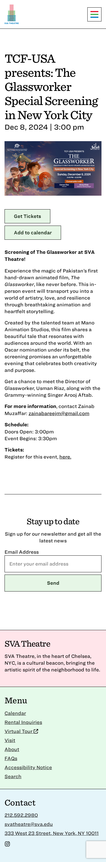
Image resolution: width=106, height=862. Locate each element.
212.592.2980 (21, 815)
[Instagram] (7, 845)
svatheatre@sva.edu (29, 824)
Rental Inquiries (23, 722)
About (12, 749)
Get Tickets (27, 216)
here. (65, 456)
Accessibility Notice (28, 767)
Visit (10, 740)
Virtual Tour (19, 731)
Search (13, 776)
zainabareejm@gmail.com (59, 413)
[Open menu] (94, 14)
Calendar (15, 713)
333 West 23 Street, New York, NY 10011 (52, 833)
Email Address (22, 552)
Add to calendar (33, 232)
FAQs (11, 758)
